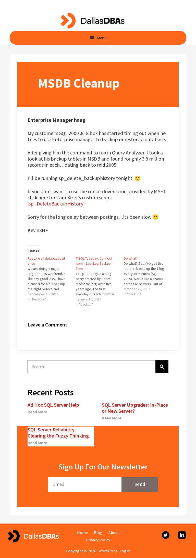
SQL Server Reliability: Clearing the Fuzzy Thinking (58, 432)
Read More (37, 411)
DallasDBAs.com (92, 20)
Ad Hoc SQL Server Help (53, 405)
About (113, 532)
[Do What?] (148, 276)
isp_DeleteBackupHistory (55, 203)
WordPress (108, 550)
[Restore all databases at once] (52, 279)
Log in (125, 550)
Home (82, 532)
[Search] (161, 366)
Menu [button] (102, 37)
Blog (98, 532)
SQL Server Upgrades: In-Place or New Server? (135, 408)
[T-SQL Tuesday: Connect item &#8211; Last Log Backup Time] (100, 281)
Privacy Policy (98, 539)
